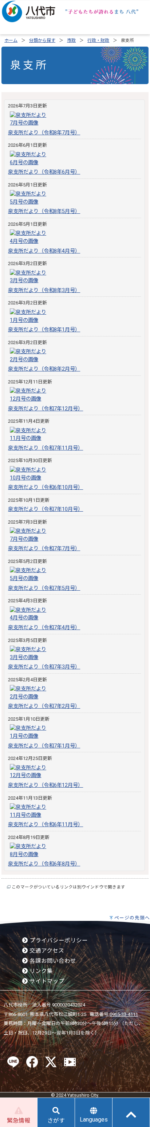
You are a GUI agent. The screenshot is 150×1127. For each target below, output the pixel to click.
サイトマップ (46, 981)
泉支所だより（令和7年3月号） (44, 667)
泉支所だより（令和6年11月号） (45, 824)
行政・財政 (98, 40)
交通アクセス (46, 950)
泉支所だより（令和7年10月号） (45, 509)
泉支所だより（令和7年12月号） (45, 409)
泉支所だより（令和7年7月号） (44, 548)
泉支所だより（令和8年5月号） (44, 211)
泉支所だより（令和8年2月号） (44, 369)
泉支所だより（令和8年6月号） (44, 172)
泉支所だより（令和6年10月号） (45, 487)
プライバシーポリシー (58, 940)
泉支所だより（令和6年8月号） (44, 864)
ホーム (10, 40)
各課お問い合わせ (52, 961)
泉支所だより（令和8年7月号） (44, 133)
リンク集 (40, 971)
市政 (71, 40)
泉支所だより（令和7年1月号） (44, 746)
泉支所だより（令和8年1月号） (44, 330)
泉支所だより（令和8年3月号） (44, 290)
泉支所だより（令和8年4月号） (44, 251)
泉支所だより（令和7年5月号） (44, 588)
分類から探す (42, 40)
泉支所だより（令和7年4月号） (44, 627)
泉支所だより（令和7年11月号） (45, 448)
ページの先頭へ (132, 918)
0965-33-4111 (124, 1014)
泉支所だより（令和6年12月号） (45, 785)
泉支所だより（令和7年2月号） (44, 706)
